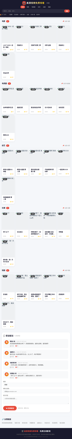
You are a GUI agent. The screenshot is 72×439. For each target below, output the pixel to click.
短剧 (49, 7)
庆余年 (38, 14)
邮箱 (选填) (6, 388)
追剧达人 (39, 423)
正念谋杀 (15, 14)
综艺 (39, 7)
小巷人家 (32, 14)
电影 (28, 7)
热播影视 (32, 423)
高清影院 (54, 423)
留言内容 (5, 395)
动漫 (44, 7)
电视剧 (33, 7)
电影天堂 (17, 423)
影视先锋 (24, 423)
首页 (23, 7)
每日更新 (62, 423)
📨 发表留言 (10, 408)
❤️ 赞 (16, 346)
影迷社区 (47, 423)
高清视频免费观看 (7, 423)
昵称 (4, 381)
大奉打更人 (22, 14)
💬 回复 (12, 346)
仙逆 (27, 14)
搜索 (67, 11)
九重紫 (10, 14)
